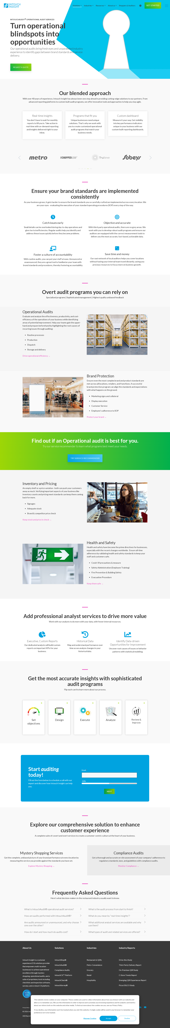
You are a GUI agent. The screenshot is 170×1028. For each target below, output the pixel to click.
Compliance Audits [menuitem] (62, 970)
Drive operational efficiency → (36, 356)
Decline (127, 1018)
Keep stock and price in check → (37, 519)
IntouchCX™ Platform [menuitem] (63, 975)
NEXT (109, 791)
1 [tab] (79, 170)
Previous (20, 158)
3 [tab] (85, 170)
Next (149, 158)
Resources (100, 5)
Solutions (76, 5)
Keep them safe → (95, 583)
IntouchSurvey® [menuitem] (61, 985)
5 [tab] (91, 170)
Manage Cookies (89, 1018)
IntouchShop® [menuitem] (60, 960)
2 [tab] (82, 170)
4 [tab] (88, 170)
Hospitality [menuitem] (91, 980)
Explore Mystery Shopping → (41, 866)
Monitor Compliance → (128, 866)
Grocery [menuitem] (90, 970)
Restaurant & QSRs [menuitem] (94, 960)
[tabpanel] (38, 158)
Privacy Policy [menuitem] (26, 1007)
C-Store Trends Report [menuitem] (128, 975)
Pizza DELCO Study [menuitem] (126, 985)
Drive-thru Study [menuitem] (125, 960)
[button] (166, 5)
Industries (88, 5)
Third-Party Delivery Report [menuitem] (130, 965)
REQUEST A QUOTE (20, 67)
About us (111, 5)
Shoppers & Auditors (127, 5)
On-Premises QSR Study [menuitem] (128, 970)
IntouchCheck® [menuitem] (61, 980)
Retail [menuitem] (89, 975)
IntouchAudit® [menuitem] (61, 965)
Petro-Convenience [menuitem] (94, 965)
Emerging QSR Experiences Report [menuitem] (132, 980)
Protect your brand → (96, 417)
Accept (108, 1018)
